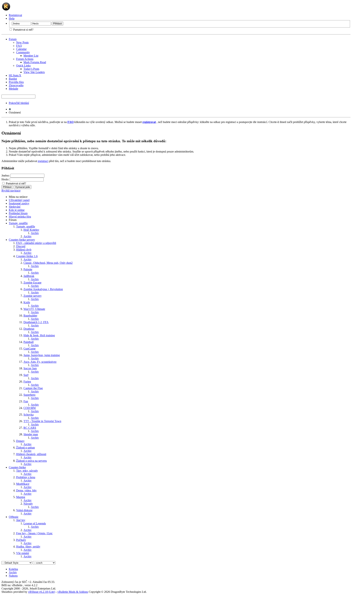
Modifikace (22, 483)
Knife (26, 302)
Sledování (14, 206)
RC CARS (29, 427)
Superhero (29, 394)
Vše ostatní (22, 553)
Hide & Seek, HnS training (39, 335)
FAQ (19, 45)
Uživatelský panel (19, 200)
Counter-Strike (17, 467)
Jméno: (5, 175)
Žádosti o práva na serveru (31, 460)
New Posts (22, 42)
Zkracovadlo (16, 85)
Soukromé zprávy (19, 203)
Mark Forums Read (34, 62)
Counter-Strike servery (22, 239)
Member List (30, 55)
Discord (20, 246)
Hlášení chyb (23, 249)
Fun (25, 401)
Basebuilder (30, 315)
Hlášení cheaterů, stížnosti (31, 454)
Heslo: (5, 179)
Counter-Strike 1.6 (27, 256)
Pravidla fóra (16, 82)
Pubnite (27, 269)
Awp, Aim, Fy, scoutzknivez (39, 361)
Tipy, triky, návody (27, 470)
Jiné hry (20, 520)
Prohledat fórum (18, 213)
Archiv (35, 233)
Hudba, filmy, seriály (28, 546)
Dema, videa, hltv (26, 490)
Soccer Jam (30, 368)
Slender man (30, 434)
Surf (25, 375)
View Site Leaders (34, 72)
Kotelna (13, 569)
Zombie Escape (32, 282)
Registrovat (15, 15)
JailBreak (28, 276)
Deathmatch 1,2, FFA (36, 322)
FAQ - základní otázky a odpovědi (36, 243)
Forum (12, 39)
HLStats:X (15, 75)
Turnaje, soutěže (18, 223)
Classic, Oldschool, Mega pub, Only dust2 (48, 262)
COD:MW (29, 407)
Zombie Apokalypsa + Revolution (43, 289)
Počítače (21, 539)
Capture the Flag (33, 388)
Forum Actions (24, 58)
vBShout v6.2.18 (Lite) (41, 591)
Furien (27, 381)
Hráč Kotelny (31, 229)
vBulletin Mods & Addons (72, 591)
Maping (20, 497)
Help (11, 18)
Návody (28, 503)
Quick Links (23, 65)
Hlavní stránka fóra (20, 216)
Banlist (13, 78)
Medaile (13, 88)
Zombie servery (32, 295)
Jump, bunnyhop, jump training (41, 355)
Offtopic (14, 516)
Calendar (21, 49)
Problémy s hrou (25, 477)
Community (23, 52)
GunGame (29, 348)
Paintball (28, 342)
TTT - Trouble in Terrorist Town (42, 421)
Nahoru (13, 575)
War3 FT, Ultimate (34, 309)
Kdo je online (17, 210)
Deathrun (28, 328)
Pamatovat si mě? (22, 29)
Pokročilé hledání (19, 102)
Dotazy (20, 440)
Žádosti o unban (25, 447)
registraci (43, 161)
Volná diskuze (24, 510)
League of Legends (34, 523)
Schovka (28, 414)
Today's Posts (31, 68)
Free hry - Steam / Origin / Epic (34, 533)
